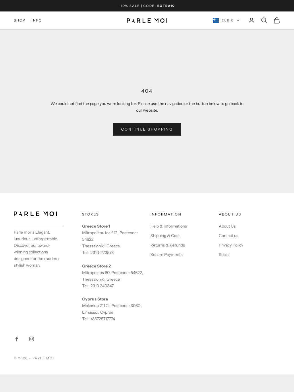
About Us (227, 226)
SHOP (20, 20)
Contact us (228, 235)
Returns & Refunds (167, 245)
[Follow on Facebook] (17, 339)
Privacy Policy (231, 245)
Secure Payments (166, 254)
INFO (37, 20)
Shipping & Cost (165, 235)
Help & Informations (168, 226)
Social (224, 254)
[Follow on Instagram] (31, 339)
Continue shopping (147, 129)
